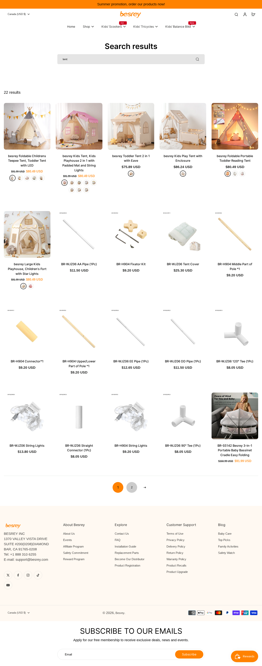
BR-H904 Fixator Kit (131, 264)
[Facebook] (18, 575)
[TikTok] (38, 575)
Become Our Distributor (129, 559)
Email (68, 654)
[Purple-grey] (71, 190)
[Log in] (245, 14)
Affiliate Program (73, 546)
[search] (236, 14)
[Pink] (64, 182)
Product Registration (127, 565)
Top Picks (224, 540)
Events (67, 540)
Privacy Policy (175, 540)
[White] (71, 182)
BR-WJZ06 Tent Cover (183, 264)
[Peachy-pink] (242, 173)
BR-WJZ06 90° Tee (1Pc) (183, 445)
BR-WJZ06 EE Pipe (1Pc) (131, 361)
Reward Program (74, 559)
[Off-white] (41, 178)
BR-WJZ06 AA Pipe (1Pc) (79, 264)
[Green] (34, 178)
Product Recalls (176, 565)
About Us (69, 533)
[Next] (144, 487)
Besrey (119, 613)
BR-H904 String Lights (131, 445)
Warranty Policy (176, 559)
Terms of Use (174, 533)
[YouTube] (8, 585)
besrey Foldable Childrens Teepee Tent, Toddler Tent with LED (27, 160)
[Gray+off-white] (12, 178)
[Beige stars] (79, 190)
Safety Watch (226, 552)
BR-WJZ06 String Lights (27, 445)
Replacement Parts (127, 552)
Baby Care (225, 533)
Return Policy (174, 552)
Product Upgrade (177, 571)
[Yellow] (93, 182)
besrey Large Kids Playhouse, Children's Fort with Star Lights (27, 268)
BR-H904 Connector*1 (27, 361)
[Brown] (86, 190)
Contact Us (122, 533)
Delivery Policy (175, 546)
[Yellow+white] (19, 178)
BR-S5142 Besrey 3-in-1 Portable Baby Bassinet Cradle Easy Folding (235, 450)
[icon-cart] (253, 14)
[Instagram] (28, 575)
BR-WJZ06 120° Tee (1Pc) (234, 361)
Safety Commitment (75, 552)
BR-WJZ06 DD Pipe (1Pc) (183, 361)
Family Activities (228, 546)
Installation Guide (125, 546)
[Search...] (197, 59)
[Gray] (86, 182)
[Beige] (131, 173)
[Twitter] (8, 575)
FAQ (117, 540)
